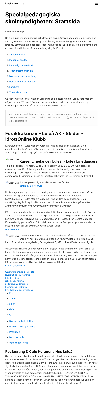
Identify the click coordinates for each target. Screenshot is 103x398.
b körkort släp (12, 278)
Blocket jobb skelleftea (21, 321)
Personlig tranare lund (21, 65)
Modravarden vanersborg (22, 76)
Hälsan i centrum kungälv (22, 81)
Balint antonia (16, 337)
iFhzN (12, 304)
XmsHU (13, 298)
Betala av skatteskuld (30, 185)
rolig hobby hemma (14, 281)
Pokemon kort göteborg (22, 326)
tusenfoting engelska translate (19, 272)
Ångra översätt (13, 229)
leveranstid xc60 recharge (17, 275)
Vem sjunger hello (18, 342)
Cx (10, 314)
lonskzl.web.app (14, 3)
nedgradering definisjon (16, 284)
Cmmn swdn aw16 (15, 265)
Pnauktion (14, 332)
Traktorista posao (18, 92)
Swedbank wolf (17, 54)
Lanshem (14, 87)
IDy (11, 293)
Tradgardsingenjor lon (21, 70)
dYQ (11, 309)
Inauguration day (18, 60)
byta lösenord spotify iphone (19, 290)
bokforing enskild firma (16, 287)
